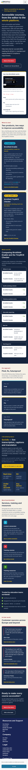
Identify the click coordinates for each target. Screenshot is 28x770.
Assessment (7, 184)
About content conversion (10, 538)
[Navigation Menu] (25, 2)
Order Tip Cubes (8, 581)
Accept (14, 766)
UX (14, 182)
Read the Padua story (9, 682)
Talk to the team (8, 712)
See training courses (9, 559)
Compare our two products (11, 66)
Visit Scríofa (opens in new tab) (12, 466)
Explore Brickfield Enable (11, 187)
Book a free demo (9, 61)
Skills (16, 182)
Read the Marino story (9, 642)
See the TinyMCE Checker (11, 238)
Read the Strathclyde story (10, 663)
